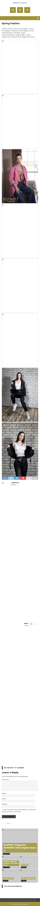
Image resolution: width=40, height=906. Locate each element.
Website (4, 804)
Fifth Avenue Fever (28, 878)
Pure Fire (24, 865)
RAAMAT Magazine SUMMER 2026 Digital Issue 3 (10, 863)
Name (4, 793)
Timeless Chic (8, 878)
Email (4, 799)
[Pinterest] (20, 10)
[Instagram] (13, 10)
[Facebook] (27, 10)
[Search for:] (20, 823)
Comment (5, 779)
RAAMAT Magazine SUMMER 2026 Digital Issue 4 (20, 847)
